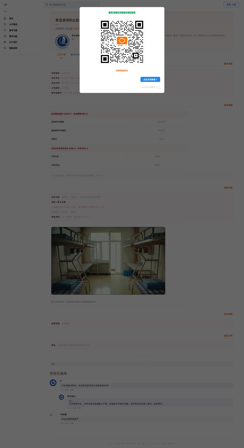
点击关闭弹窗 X (150, 79)
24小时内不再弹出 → (149, 87)
